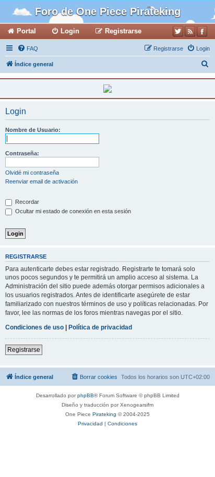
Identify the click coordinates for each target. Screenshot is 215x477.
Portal (26, 31)
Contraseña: (22, 153)
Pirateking (104, 414)
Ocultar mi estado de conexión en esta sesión (72, 211)
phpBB (85, 395)
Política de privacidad (100, 327)
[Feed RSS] (190, 31)
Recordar (26, 202)
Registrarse (23, 349)
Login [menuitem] (70, 31)
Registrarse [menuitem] (123, 31)
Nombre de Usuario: (33, 130)
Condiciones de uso (34, 327)
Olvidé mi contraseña (32, 172)
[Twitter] (178, 31)
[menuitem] (27, 48)
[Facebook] (202, 31)
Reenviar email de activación (41, 181)
